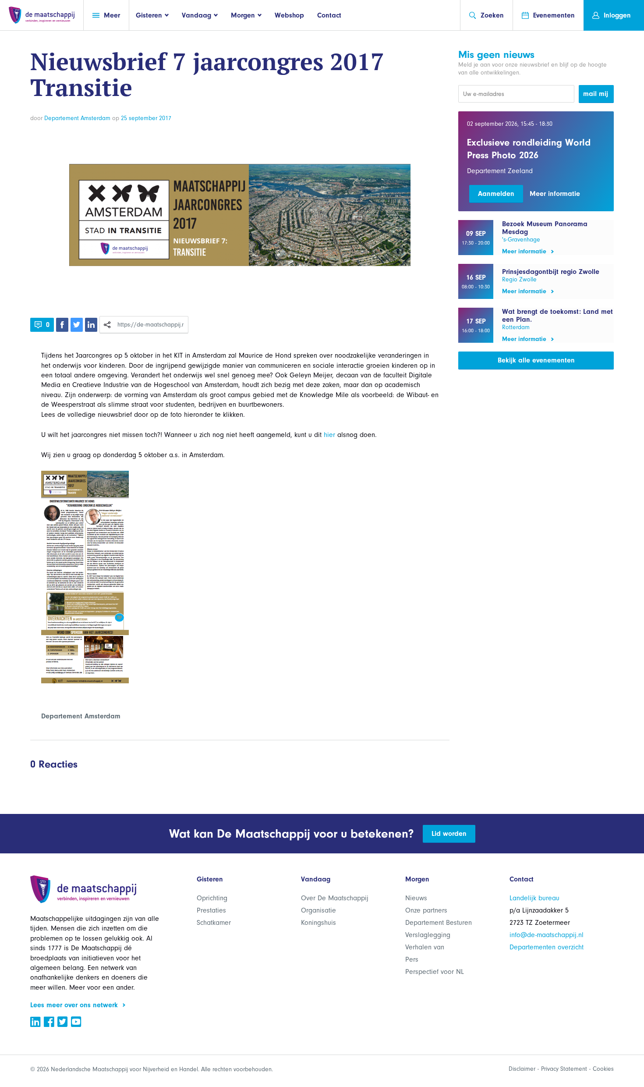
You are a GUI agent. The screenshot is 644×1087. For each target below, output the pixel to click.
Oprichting (212, 898)
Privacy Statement (564, 1069)
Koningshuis (318, 923)
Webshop (289, 15)
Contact (329, 15)
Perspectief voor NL (434, 972)
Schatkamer (214, 923)
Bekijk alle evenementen (536, 360)
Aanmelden (496, 194)
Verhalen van (424, 947)
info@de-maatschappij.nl (547, 935)
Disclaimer (522, 1069)
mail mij (595, 94)
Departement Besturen (438, 923)
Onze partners (426, 910)
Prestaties (211, 910)
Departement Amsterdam (77, 118)
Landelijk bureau (534, 898)
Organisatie (318, 910)
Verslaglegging (427, 935)
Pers (411, 959)
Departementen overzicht (547, 947)
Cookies (603, 1069)
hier (329, 435)
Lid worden (449, 834)
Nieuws (416, 898)
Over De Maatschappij (334, 898)
